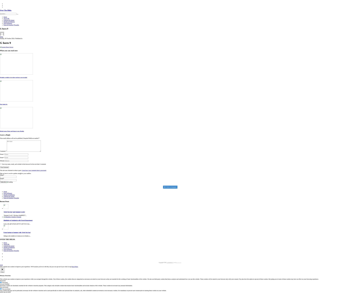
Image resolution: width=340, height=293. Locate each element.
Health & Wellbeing (9, 195)
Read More (75, 266)
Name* (2, 175)
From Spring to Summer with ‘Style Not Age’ (17, 232)
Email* (2, 178)
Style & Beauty (8, 193)
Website (2, 161)
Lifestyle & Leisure (9, 196)
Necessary (5, 282)
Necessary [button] (3, 280)
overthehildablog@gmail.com (8, 1)
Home (5, 191)
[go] (17, 14)
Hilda (1, 37)
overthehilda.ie (170, 262)
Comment (3, 151)
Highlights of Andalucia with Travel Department (18, 220)
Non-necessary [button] (4, 287)
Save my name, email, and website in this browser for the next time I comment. (24, 164)
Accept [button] (69, 266)
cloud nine (179, 262)
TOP (1, 265)
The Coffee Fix (3, 104)
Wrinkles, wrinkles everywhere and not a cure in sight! (13, 77)
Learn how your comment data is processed (34, 170)
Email (2, 157)
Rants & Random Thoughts (11, 198)
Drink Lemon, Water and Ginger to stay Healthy (12, 131)
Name (2, 154)
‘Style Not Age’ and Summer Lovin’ (14, 212)
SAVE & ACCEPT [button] (5, 292)
